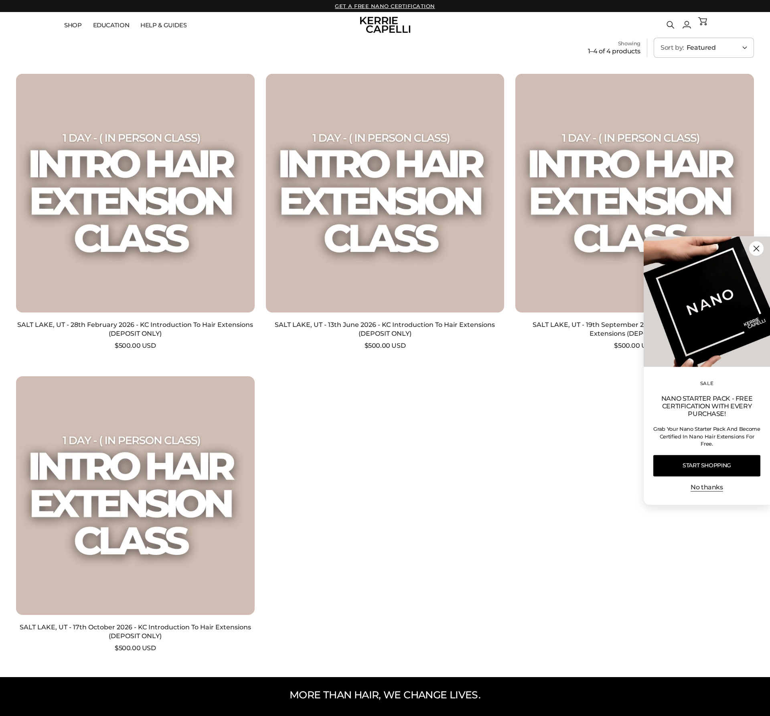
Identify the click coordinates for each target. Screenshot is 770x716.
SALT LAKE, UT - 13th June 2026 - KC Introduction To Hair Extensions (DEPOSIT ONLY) (385, 329)
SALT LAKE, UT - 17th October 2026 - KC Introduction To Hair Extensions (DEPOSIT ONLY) (135, 631)
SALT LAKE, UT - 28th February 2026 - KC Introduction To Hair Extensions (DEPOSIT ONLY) (135, 329)
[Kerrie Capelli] (385, 25)
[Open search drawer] (671, 25)
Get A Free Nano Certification (385, 6)
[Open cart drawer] (703, 25)
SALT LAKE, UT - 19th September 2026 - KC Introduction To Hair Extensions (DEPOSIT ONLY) (635, 329)
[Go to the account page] (687, 25)
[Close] (756, 248)
